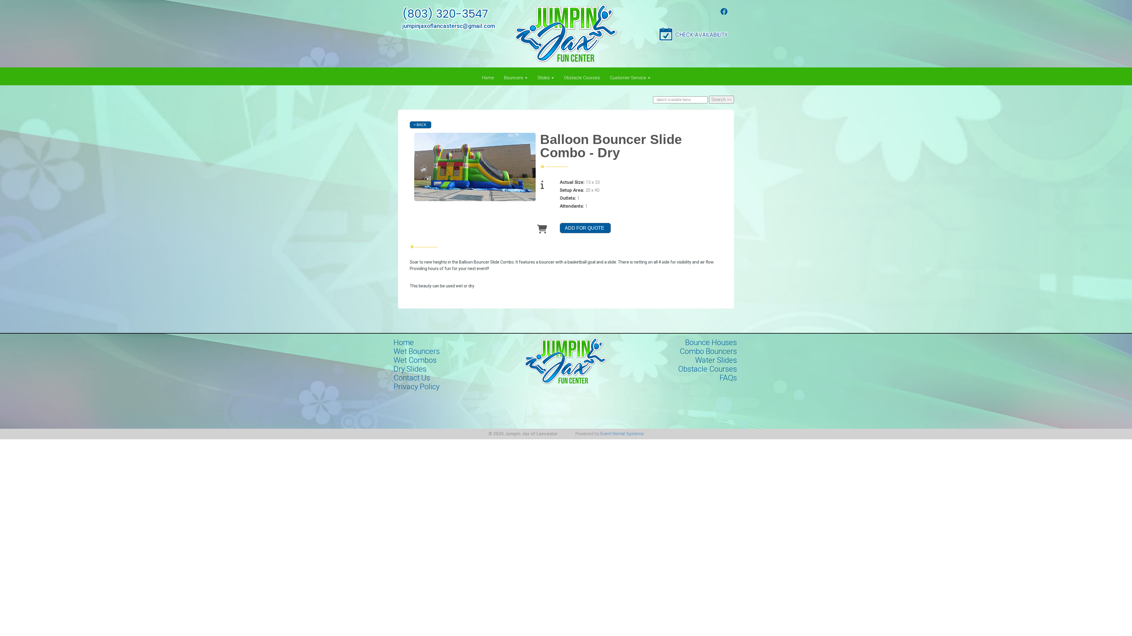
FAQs (728, 377)
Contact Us (412, 377)
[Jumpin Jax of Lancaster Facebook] (724, 13)
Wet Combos (415, 360)
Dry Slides (410, 369)
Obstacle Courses (582, 77)
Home (488, 77)
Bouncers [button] (514, 77)
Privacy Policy (417, 386)
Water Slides (716, 360)
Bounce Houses (711, 342)
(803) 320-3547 (445, 13)
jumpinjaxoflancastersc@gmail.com (448, 26)
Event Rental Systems (622, 433)
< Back (420, 125)
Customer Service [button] (628, 77)
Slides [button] (544, 77)
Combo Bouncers (708, 351)
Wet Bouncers (417, 351)
